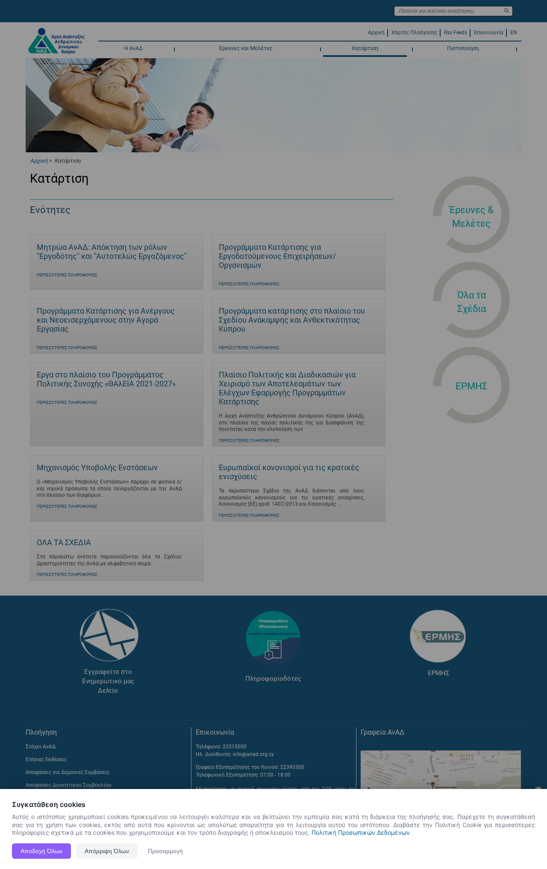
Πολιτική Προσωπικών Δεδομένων (361, 832)
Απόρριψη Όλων (107, 851)
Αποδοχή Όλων (41, 851)
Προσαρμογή (165, 851)
